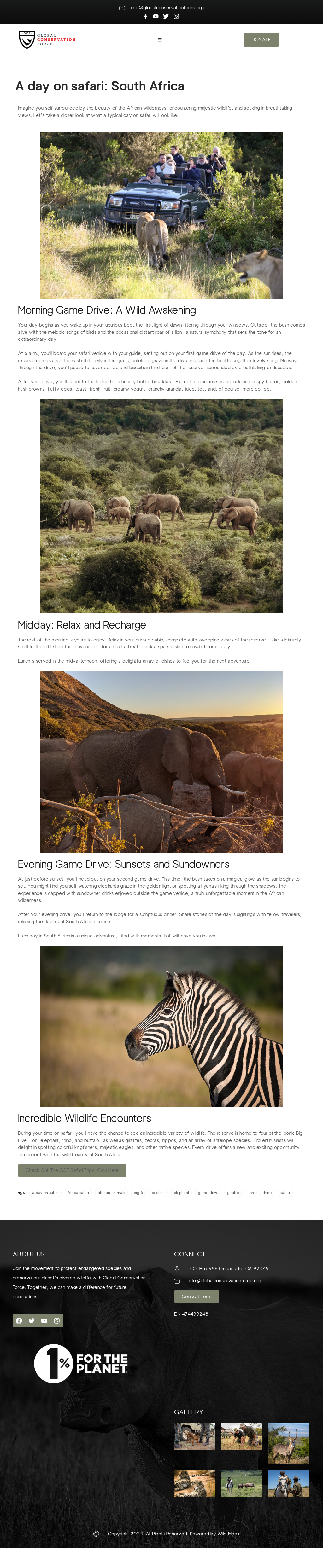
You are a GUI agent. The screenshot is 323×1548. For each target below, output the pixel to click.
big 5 (138, 1193)
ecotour (158, 1193)
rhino (267, 1193)
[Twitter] (31, 1320)
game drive (208, 1193)
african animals (111, 1193)
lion (251, 1193)
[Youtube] (44, 1320)
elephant (181, 1193)
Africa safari (78, 1193)
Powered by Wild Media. (215, 1534)
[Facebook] (19, 1320)
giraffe (233, 1193)
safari (285, 1193)
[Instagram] (56, 1320)
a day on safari (45, 1193)
